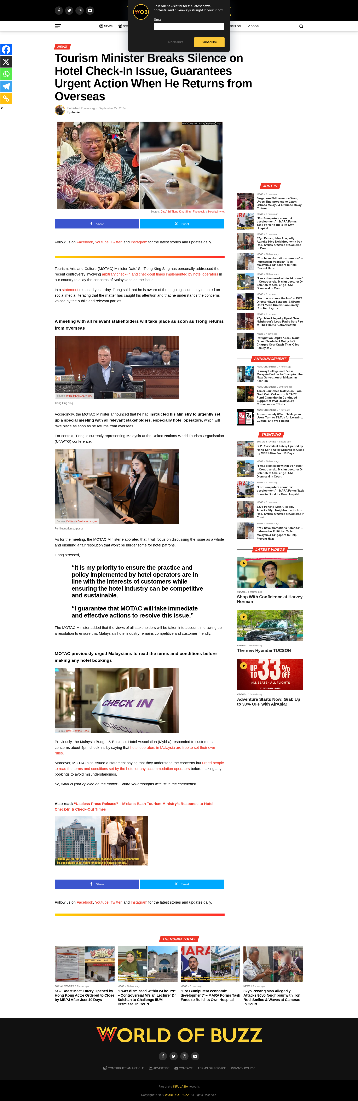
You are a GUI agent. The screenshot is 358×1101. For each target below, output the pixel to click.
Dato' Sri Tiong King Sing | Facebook (183, 211)
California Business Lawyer (81, 521)
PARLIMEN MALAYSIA (79, 395)
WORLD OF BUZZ (177, 1094)
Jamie (75, 112)
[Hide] (1, 108)
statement (70, 290)
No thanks (176, 42)
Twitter (116, 242)
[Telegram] (6, 86)
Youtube (102, 242)
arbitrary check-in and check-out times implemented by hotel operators (160, 274)
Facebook (85, 242)
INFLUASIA (180, 1086)
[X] (6, 62)
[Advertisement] (270, 150)
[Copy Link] (6, 98)
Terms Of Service (212, 1068)
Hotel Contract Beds (77, 731)
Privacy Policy (243, 1068)
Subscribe (209, 42)
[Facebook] (6, 49)
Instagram (139, 242)
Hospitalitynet (216, 211)
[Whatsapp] (6, 74)
